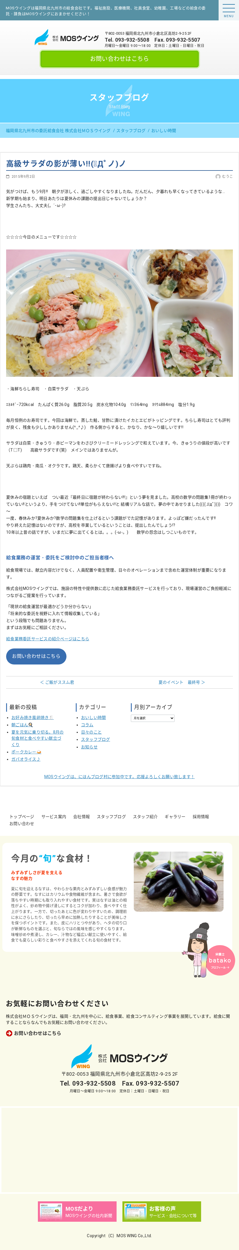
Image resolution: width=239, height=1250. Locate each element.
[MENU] (229, 8)
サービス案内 (53, 816)
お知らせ (89, 747)
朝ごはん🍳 (22, 724)
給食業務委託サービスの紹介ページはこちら (47, 639)
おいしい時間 (93, 717)
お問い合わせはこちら (119, 58)
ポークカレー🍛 (26, 752)
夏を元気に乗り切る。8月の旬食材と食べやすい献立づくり (37, 738)
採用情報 (201, 816)
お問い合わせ (21, 823)
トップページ (21, 816)
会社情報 (81, 816)
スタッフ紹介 (145, 816)
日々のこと (91, 732)
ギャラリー (175, 816)
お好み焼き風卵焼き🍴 (32, 717)
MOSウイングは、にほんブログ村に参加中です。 (119, 776)
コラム (87, 724)
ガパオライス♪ (26, 759)
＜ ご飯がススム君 (57, 682)
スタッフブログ (95, 739)
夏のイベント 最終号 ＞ (182, 682)
